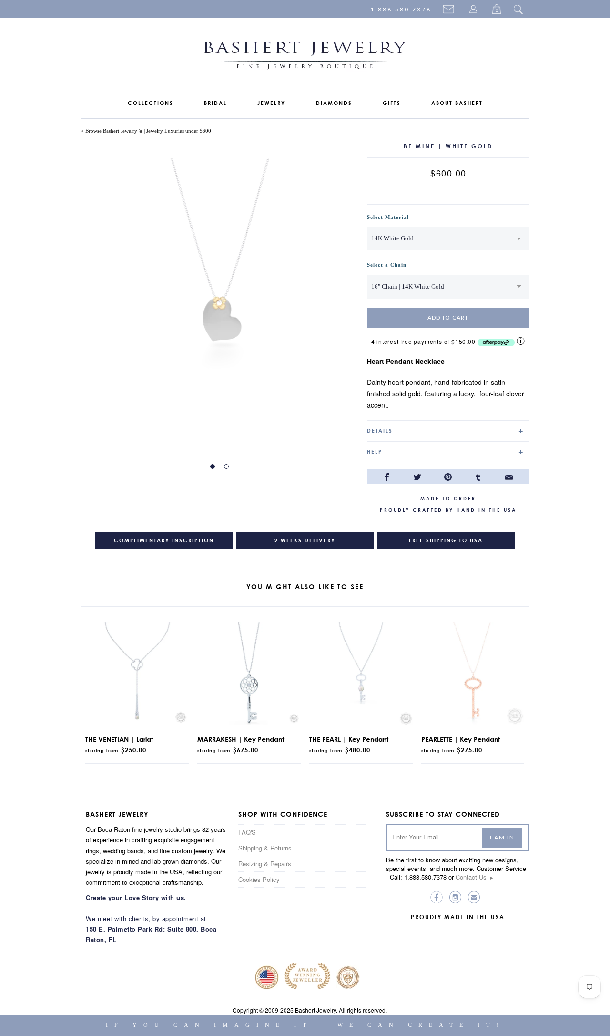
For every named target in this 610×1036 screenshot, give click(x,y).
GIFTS (392, 103)
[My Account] (474, 10)
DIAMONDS (334, 103)
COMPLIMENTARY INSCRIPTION (164, 540)
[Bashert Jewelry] (305, 57)
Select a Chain (387, 265)
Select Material (388, 217)
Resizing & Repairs (264, 863)
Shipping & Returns (265, 847)
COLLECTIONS (150, 103)
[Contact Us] (450, 10)
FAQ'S (247, 832)
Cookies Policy (259, 879)
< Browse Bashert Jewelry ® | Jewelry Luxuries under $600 (146, 131)
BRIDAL (215, 103)
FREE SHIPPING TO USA (446, 540)
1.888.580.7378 (400, 9)
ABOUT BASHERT (457, 103)
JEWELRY (271, 103)
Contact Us (475, 876)
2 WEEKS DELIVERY (305, 540)
